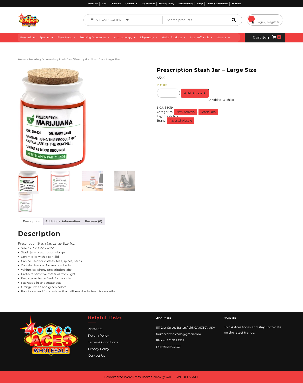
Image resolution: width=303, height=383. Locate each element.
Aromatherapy (123, 37)
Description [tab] (31, 221)
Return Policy (186, 3)
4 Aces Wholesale (54, 14)
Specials (45, 37)
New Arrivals (28, 37)
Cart (104, 3)
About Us (93, 3)
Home (22, 59)
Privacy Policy (166, 3)
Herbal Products (172, 37)
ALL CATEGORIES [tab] (108, 20)
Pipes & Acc (65, 37)
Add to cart (195, 93)
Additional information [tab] (62, 221)
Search (233, 20)
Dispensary (147, 37)
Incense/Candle (199, 37)
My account (148, 3)
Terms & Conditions (217, 3)
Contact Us (131, 3)
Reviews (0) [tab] (93, 221)
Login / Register (263, 19)
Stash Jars (65, 59)
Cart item (261, 37)
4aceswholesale (180, 120)
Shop (200, 3)
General (222, 37)
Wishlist (236, 3)
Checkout (116, 3)
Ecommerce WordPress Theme (128, 377)
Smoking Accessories (93, 37)
